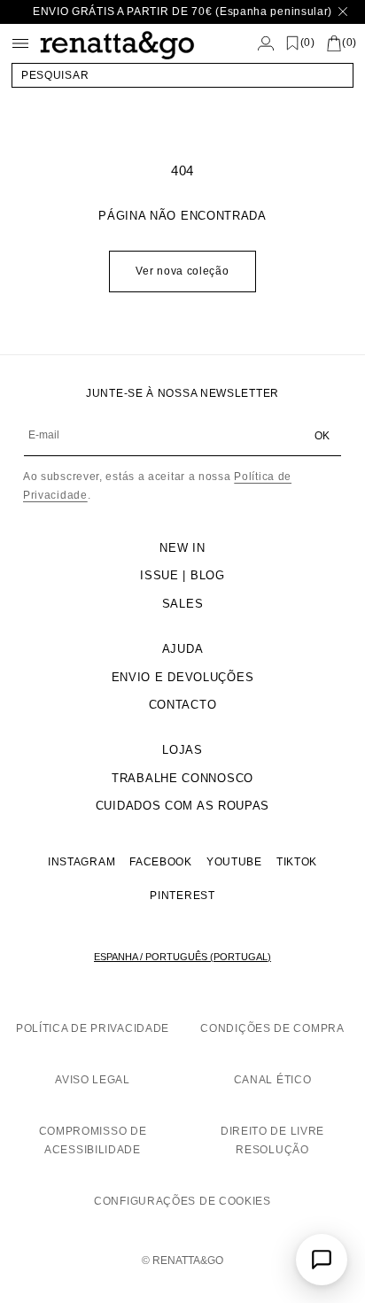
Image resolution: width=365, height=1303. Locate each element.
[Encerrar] (343, 12)
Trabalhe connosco (182, 778)
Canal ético (273, 1080)
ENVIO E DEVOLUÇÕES (183, 677)
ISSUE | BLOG (182, 575)
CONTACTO (183, 704)
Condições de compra (272, 1028)
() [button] (307, 43)
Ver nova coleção (182, 271)
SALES (183, 603)
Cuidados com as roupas (182, 805)
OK (322, 436)
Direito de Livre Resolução (272, 1141)
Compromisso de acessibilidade (93, 1141)
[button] (182, 75)
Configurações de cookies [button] (182, 1201)
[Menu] (20, 43)
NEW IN (182, 548)
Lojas (182, 749)
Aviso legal (92, 1080)
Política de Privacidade (92, 1028)
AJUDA (183, 648)
